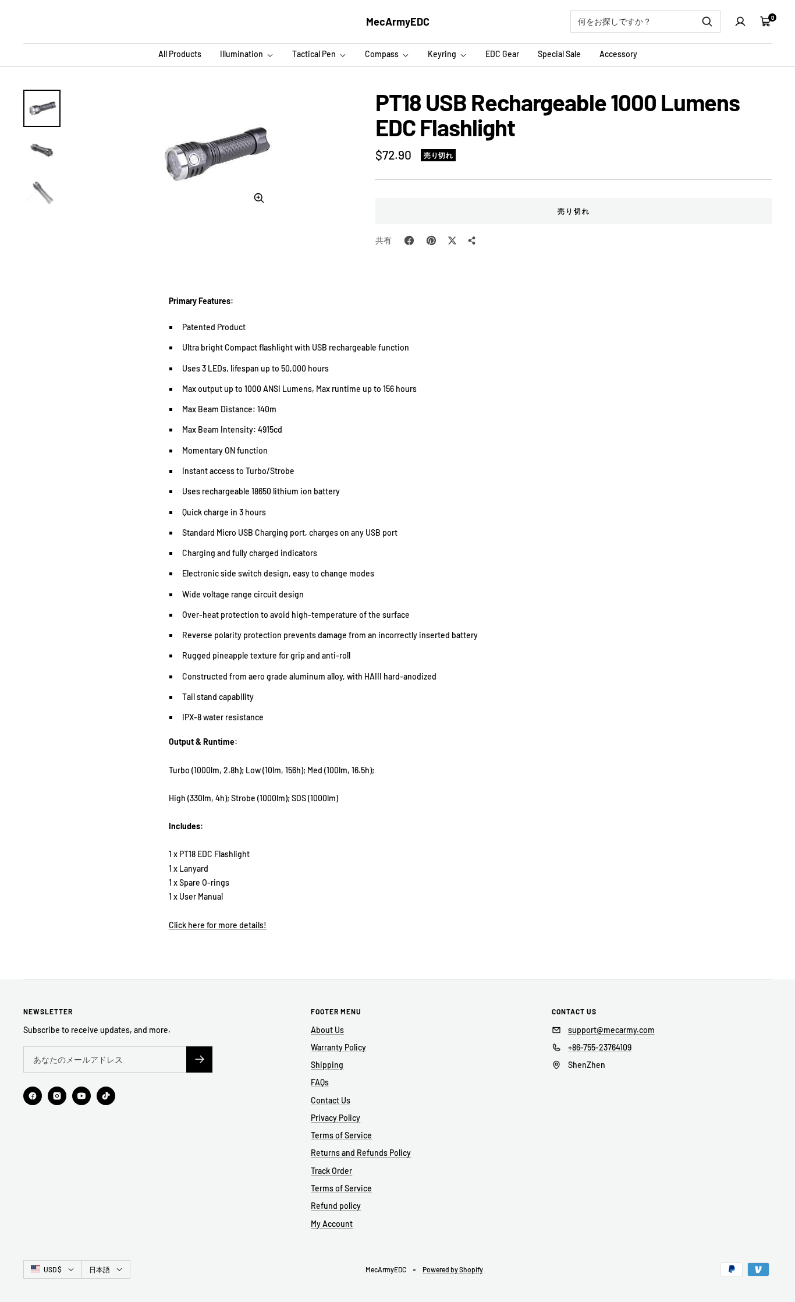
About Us (327, 1030)
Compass (382, 54)
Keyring (443, 54)
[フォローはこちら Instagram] (57, 1096)
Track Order (331, 1171)
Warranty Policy (338, 1047)
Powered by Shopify (453, 1269)
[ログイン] (740, 21)
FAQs (320, 1082)
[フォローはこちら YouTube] (81, 1096)
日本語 (99, 1269)
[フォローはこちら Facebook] (32, 1096)
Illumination (242, 54)
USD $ (53, 1269)
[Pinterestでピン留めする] (431, 240)
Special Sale (559, 54)
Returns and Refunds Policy (361, 1153)
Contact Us (330, 1100)
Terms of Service (341, 1135)
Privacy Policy (335, 1118)
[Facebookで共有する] (409, 240)
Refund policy (336, 1206)
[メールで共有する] (472, 240)
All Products (179, 54)
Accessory (618, 54)
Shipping (327, 1065)
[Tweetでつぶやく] (452, 240)
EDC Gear (502, 54)
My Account (332, 1224)
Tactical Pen (315, 54)
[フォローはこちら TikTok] (106, 1096)
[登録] (199, 1059)
